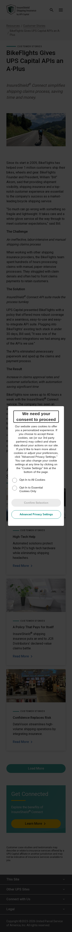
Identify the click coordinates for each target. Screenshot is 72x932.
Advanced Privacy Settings (36, 514)
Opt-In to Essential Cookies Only (31, 489)
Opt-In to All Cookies (32, 479)
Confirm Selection (36, 502)
